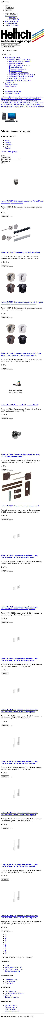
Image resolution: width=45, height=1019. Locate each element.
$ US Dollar (9, 8)
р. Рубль (8, 10)
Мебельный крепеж (16, 63)
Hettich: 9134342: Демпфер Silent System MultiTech (19, 405)
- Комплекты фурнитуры (34, 106)
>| (5, 953)
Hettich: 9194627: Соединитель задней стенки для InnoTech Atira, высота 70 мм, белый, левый (19, 659)
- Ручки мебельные (25, 102)
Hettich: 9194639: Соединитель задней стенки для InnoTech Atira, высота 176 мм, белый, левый (19, 865)
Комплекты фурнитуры (17, 78)
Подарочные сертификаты (14, 993)
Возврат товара (10, 981)
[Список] (2, 155)
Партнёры (8, 995)
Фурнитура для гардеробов (19, 73)
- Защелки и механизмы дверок (29, 97)
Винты (7, 140)
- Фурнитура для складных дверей (21, 105)
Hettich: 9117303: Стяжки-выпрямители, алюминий (20, 252)
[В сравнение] (12, 216)
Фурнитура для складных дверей (21, 76)
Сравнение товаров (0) (9, 152)
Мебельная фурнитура (13, 57)
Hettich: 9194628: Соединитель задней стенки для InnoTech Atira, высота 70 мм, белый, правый (19, 711)
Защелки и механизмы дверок (20, 59)
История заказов (11, 1007)
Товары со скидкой (12, 997)
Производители (10, 991)
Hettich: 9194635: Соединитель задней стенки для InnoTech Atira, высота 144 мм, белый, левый (19, 762)
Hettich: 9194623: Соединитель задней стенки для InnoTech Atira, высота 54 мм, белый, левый (19, 556)
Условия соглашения (12, 971)
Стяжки (8, 148)
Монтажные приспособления (19, 65)
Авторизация (14, 19)
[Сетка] (4, 155)
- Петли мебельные (29, 101)
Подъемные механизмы (17, 69)
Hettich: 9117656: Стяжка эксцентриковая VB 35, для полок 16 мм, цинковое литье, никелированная (21, 354)
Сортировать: (5, 157)
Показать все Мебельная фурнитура (18, 80)
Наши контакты (10, 86)
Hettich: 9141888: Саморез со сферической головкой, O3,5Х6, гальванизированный (20, 455)
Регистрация (13, 18)
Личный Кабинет (11, 1005)
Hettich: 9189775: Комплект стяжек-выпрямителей (20, 506)
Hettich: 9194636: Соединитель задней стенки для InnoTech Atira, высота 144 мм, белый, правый (19, 814)
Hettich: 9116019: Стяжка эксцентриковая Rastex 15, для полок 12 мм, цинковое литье (22, 202)
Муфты (7, 146)
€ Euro (8, 6)
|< (5, 935)
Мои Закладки (10, 1009)
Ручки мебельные (15, 71)
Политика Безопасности (13, 969)
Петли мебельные (15, 67)
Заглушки (8, 144)
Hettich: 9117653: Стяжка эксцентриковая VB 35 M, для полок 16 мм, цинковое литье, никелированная (22, 303)
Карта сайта (9, 983)
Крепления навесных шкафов (19, 61)
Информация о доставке (13, 967)
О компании (9, 82)
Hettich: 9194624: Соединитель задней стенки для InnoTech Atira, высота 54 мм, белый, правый (19, 608)
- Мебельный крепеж (30, 99)
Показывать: (5, 161)
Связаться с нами (11, 979)
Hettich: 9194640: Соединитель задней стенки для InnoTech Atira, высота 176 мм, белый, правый (19, 917)
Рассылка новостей (12, 1011)
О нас (7, 965)
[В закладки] (10, 216)
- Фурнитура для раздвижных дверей (26, 104)
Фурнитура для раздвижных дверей (22, 74)
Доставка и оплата (11, 84)
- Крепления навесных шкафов (22, 98)
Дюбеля (8, 142)
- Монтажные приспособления (21, 100)
